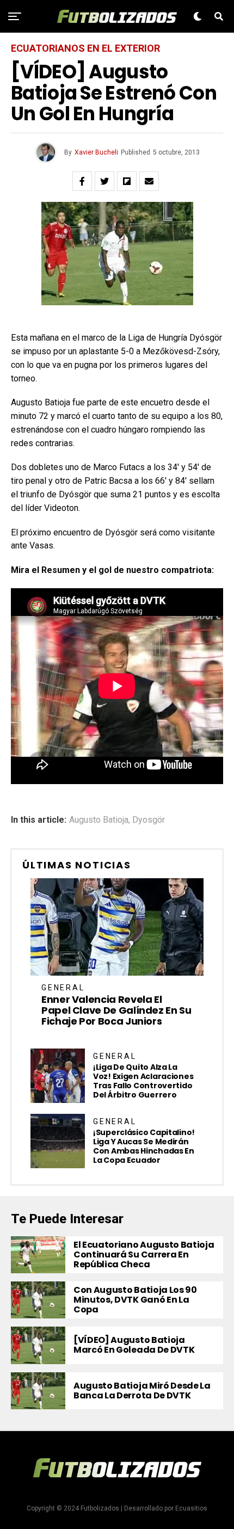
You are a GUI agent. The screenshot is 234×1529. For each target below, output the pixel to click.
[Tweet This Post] (104, 181)
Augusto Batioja (98, 820)
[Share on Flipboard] (127, 181)
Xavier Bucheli (96, 152)
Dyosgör (148, 820)
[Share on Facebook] (82, 181)
